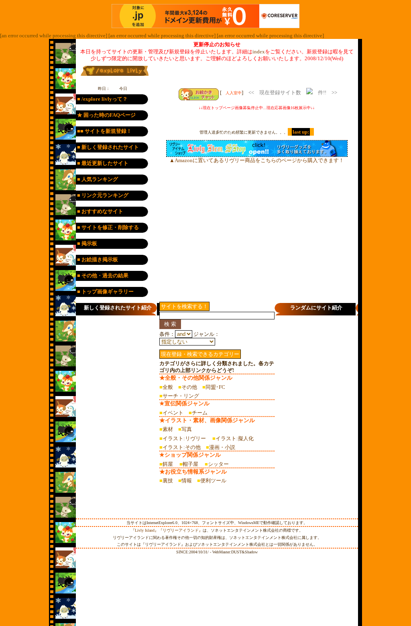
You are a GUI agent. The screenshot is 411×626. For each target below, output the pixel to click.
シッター (218, 464)
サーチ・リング (181, 396)
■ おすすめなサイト (100, 211)
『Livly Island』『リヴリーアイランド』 (167, 530)
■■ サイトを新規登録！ (104, 131)
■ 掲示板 (87, 243)
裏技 (168, 481)
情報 (186, 481)
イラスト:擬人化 (235, 438)
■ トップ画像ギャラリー (105, 292)
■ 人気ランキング (97, 179)
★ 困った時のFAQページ (106, 115)
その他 (189, 387)
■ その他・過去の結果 (102, 275)
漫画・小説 (222, 447)
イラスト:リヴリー (184, 438)
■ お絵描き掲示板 (97, 259)
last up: (301, 132)
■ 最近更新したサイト (102, 163)
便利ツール (213, 481)
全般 (168, 387)
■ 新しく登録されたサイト (108, 147)
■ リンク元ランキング (102, 195)
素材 (168, 429)
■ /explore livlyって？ (102, 99)
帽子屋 (190, 464)
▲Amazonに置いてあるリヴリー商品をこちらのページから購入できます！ (256, 160)
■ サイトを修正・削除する (108, 227)
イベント (173, 413)
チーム (200, 413)
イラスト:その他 (182, 447)
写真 (186, 429)
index (258, 52)
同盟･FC (215, 387)
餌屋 (168, 464)
